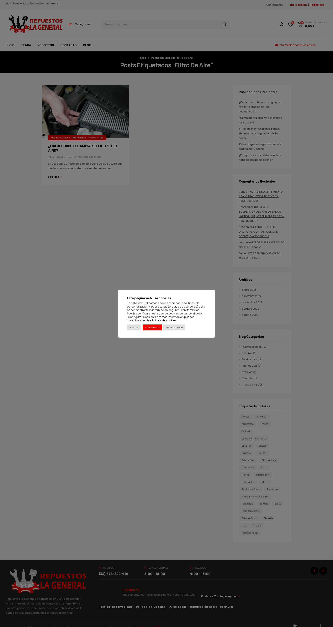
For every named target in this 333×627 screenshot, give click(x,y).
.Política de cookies (163, 320)
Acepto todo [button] (152, 327)
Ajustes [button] (133, 327)
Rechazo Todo (174, 327)
